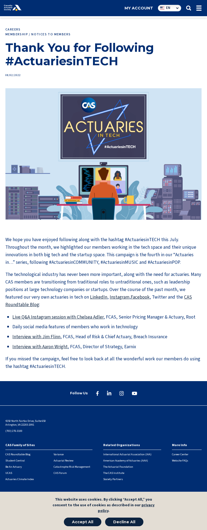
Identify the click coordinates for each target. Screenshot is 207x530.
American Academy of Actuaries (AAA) (125, 461)
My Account (139, 8)
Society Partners (113, 479)
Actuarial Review (64, 461)
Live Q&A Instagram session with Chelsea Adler (58, 317)
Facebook (140, 297)
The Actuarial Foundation (118, 467)
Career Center (180, 454)
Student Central (15, 461)
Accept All (82, 521)
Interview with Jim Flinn (36, 336)
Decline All (124, 521)
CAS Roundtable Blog (17, 454)
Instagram (119, 297)
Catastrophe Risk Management (72, 467)
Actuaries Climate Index (19, 479)
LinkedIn (98, 297)
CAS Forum (60, 473)
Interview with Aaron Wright (40, 346)
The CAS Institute (113, 473)
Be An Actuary (13, 467)
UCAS (8, 473)
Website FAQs (180, 461)
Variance (59, 454)
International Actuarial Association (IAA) (127, 454)
